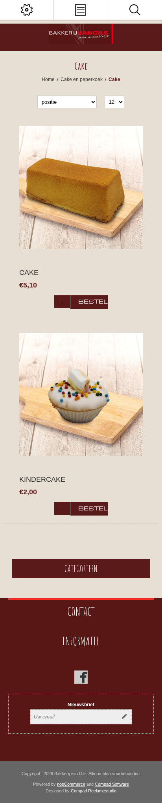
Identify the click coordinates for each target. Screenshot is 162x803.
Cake (29, 272)
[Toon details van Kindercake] (80, 394)
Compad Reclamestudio (93, 790)
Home (48, 79)
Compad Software (112, 784)
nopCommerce (71, 784)
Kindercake (42, 479)
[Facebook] (81, 677)
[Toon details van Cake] (80, 187)
